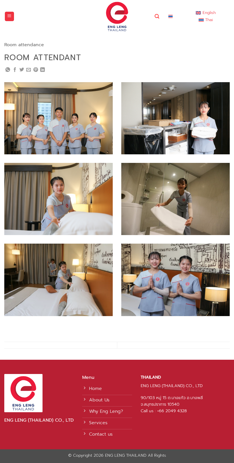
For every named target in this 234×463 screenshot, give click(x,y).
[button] (9, 16)
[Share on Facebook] (15, 69)
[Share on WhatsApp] (7, 69)
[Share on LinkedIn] (42, 69)
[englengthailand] (117, 16)
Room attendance (24, 44)
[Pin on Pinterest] (35, 69)
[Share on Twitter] (21, 69)
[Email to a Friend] (28, 69)
